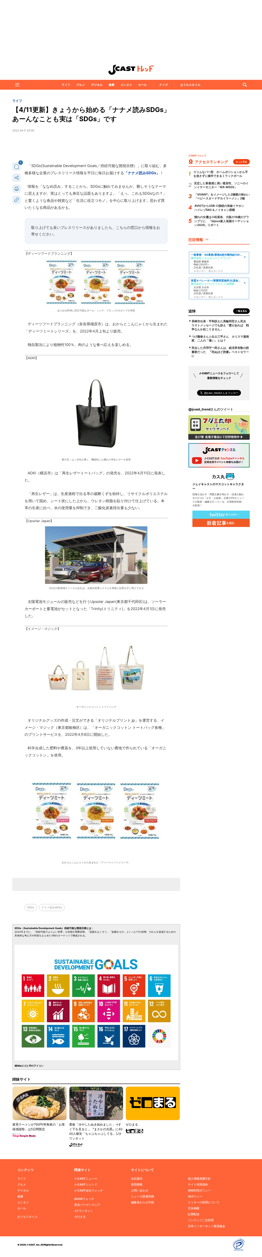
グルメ (80, 84)
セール (142, 84)
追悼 (192, 311)
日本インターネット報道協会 (206, 1226)
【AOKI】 (31, 358)
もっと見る (241, 161)
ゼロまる (80, 1216)
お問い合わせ (139, 1190)
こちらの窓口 (127, 227)
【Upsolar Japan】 (39, 521)
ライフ (66, 84)
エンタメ (126, 84)
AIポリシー (195, 1196)
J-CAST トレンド (131, 69)
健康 (111, 84)
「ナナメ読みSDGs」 (142, 173)
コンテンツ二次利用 (201, 1220)
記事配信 (193, 1214)
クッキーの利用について (203, 1202)
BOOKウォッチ (84, 1198)
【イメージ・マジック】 (43, 629)
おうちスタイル (190, 84)
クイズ (163, 84)
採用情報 (136, 1184)
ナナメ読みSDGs (52, 907)
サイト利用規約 (198, 1184)
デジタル (97, 84)
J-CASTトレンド (85, 1184)
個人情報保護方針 (199, 1178)
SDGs (30, 907)
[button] (17, 85)
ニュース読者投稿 (142, 1196)
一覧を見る (241, 311)
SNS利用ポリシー (199, 1190)
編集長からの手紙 (142, 1202)
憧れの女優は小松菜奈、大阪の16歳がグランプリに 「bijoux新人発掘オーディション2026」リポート (221, 221)
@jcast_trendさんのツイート (210, 409)
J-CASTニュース (85, 1178)
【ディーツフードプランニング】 (49, 253)
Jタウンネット (83, 1210)
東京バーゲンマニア (87, 1204)
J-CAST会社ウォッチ (88, 1190)
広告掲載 (193, 1208)
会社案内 (136, 1178)
